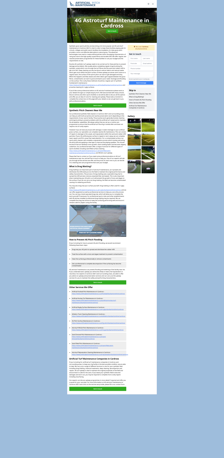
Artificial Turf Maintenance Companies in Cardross (138, 107)
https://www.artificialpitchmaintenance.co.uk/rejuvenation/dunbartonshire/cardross (100, 354)
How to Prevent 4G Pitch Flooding (140, 100)
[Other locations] (148, 4)
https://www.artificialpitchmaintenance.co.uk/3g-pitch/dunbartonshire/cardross (98, 323)
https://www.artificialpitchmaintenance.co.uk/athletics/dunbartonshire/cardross (98, 316)
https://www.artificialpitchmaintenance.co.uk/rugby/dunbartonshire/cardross (95, 190)
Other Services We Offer (137, 103)
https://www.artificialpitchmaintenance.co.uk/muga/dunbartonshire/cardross (98, 330)
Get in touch (112, 31)
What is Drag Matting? (136, 97)
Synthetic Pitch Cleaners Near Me (140, 94)
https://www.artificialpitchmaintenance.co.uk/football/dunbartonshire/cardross (95, 85)
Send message (141, 83)
